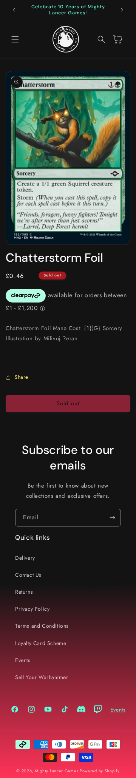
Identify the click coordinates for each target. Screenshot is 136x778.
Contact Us (28, 575)
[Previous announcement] (14, 10)
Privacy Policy (32, 609)
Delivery (25, 558)
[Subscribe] (112, 517)
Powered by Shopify (100, 771)
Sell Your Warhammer (41, 677)
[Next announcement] (122, 10)
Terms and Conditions (42, 626)
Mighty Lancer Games (56, 771)
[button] (15, 39)
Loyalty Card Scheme (40, 643)
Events (23, 660)
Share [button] (21, 377)
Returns (24, 592)
